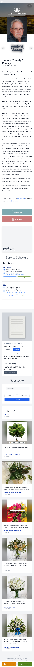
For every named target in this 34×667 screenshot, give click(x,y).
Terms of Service (21, 660)
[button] (17, 432)
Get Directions (10, 278)
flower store (14, 201)
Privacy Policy (12, 660)
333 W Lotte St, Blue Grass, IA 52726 (15, 274)
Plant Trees (24, 278)
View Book (7, 349)
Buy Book (16, 349)
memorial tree (21, 198)
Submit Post (17, 399)
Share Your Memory (10, 372)
